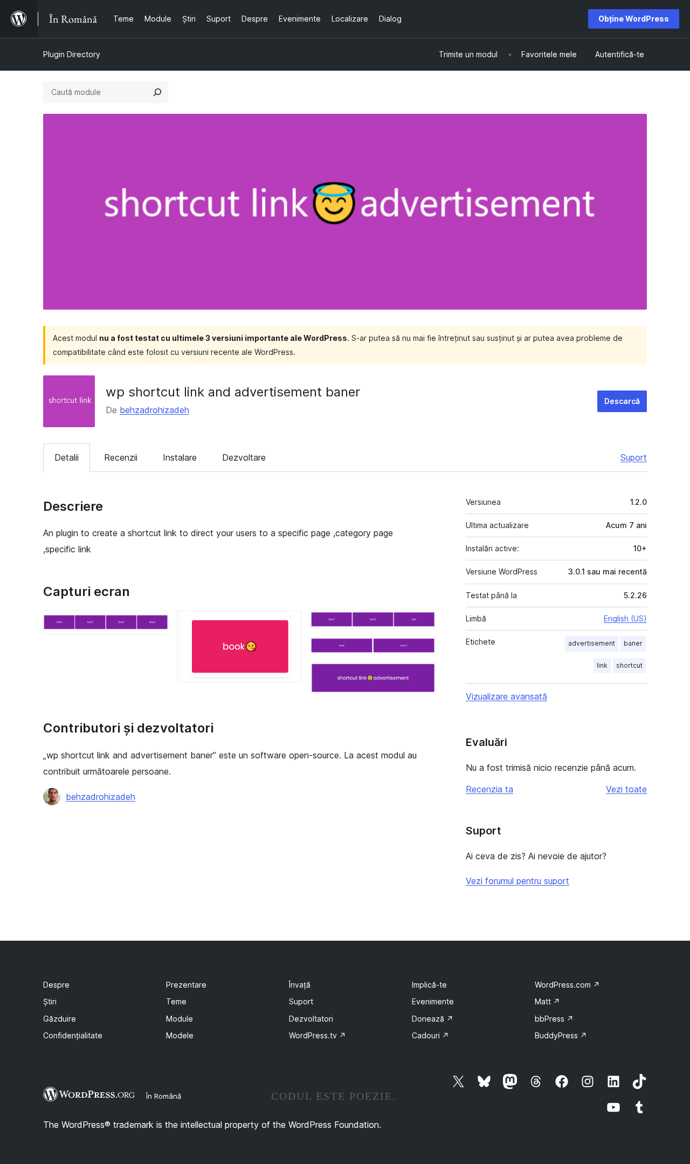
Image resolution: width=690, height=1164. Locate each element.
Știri (50, 1001)
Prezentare (186, 984)
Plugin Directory (71, 54)
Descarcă (622, 401)
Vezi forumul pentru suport (517, 880)
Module (179, 1018)
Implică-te (429, 984)
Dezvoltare (244, 457)
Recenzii (120, 457)
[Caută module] (157, 92)
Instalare (180, 457)
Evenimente (433, 1001)
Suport (633, 457)
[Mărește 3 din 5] (421, 625)
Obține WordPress (633, 18)
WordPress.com (567, 984)
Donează (432, 1018)
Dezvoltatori (311, 1018)
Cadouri (430, 1035)
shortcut (629, 665)
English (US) (625, 618)
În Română (163, 1096)
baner (633, 643)
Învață (299, 984)
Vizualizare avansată (506, 696)
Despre (56, 984)
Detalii (66, 457)
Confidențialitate (72, 1035)
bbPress (554, 1018)
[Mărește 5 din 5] (421, 677)
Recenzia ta (489, 789)
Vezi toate (626, 789)
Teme (176, 1001)
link (602, 665)
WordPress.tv (317, 1035)
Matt (547, 1001)
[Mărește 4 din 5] (421, 651)
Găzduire (59, 1018)
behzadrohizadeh (154, 410)
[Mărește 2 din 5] (287, 625)
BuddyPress (561, 1035)
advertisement (591, 643)
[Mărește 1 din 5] (153, 625)
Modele (180, 1035)
